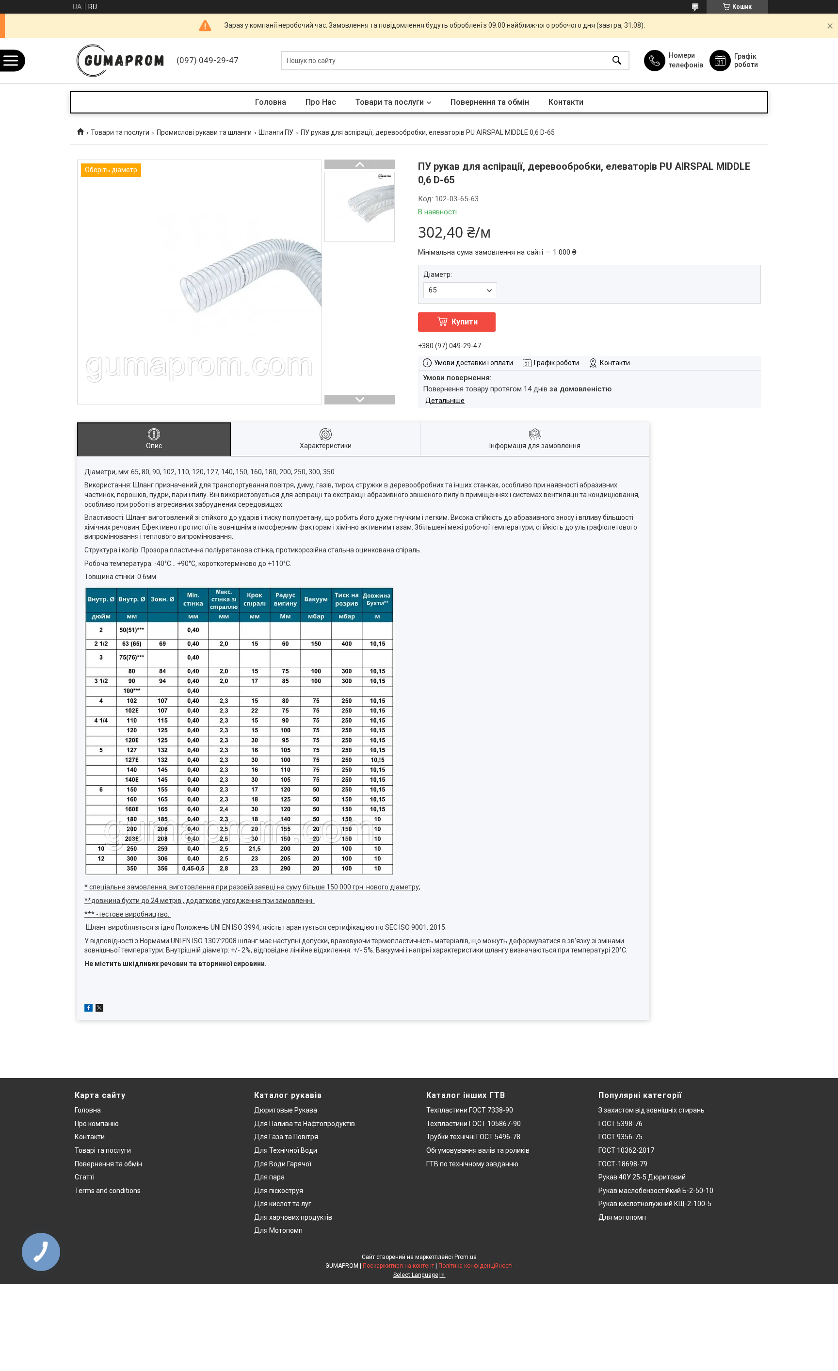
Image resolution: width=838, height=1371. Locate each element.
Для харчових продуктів (293, 1217)
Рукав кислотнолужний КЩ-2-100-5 (654, 1204)
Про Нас (321, 102)
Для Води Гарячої (282, 1164)
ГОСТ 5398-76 (620, 1124)
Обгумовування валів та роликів (478, 1150)
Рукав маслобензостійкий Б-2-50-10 (655, 1190)
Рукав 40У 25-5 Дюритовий (642, 1177)
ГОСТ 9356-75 (620, 1137)
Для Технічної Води (285, 1150)
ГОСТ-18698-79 (622, 1164)
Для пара (269, 1177)
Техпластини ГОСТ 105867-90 (473, 1124)
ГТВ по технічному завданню (472, 1164)
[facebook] (88, 1009)
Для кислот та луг (282, 1204)
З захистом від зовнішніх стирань (651, 1110)
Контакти (565, 102)
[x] (99, 1009)
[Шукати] (616, 61)
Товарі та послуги (103, 1150)
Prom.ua (465, 1257)
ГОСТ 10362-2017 (626, 1150)
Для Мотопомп (278, 1230)
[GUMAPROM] (120, 61)
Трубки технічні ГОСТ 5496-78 (473, 1137)
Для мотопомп (622, 1217)
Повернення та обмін (490, 102)
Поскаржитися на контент (398, 1265)
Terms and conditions (108, 1190)
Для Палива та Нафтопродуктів (304, 1124)
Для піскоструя (278, 1190)
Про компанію (97, 1124)
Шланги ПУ (275, 132)
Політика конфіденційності (475, 1265)
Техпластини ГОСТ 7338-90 (469, 1110)
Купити (464, 321)
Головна (270, 102)
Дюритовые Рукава (285, 1110)
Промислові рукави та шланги (204, 132)
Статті (85, 1177)
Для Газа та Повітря (286, 1137)
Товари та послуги (389, 102)
